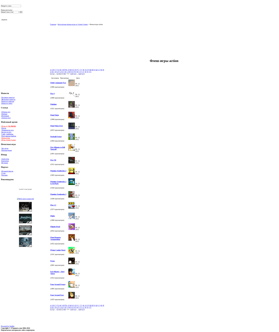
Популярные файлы (8, 136)
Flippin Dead (55, 227)
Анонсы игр (6, 118)
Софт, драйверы (7, 134)
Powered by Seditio (7, 326)
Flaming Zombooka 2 (58, 171)
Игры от (8, 126)
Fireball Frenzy (56, 137)
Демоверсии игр (7, 130)
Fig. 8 (52, 93)
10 (72, 74)
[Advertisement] (145, 40)
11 (75, 74)
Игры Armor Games (8, 140)
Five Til (53, 160)
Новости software (7, 101)
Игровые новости (8, 97)
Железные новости (8, 99)
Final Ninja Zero (56, 126)
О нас (3, 173)
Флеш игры (5, 138)
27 (83, 74)
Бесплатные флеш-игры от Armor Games (73, 24)
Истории (4, 163)
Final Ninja (54, 115)
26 (80, 74)
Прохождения (6, 150)
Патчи (3, 128)
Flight (52, 216)
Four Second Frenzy (57, 284)
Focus (52, 261)
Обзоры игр (5, 112)
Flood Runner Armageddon (55, 238)
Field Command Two (58, 83)
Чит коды (4, 148)
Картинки (5, 161)
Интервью (5, 116)
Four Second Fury (57, 295)
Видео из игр (6, 132)
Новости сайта (6, 103)
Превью (4, 114)
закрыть (4, 20)
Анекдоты (5, 159)
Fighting (53, 104)
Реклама (4, 175)
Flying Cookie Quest (57, 250)
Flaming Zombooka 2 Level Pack (58, 183)
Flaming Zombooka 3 (58, 194)
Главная (53, 24)
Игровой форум (7, 171)
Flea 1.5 (53, 205)
